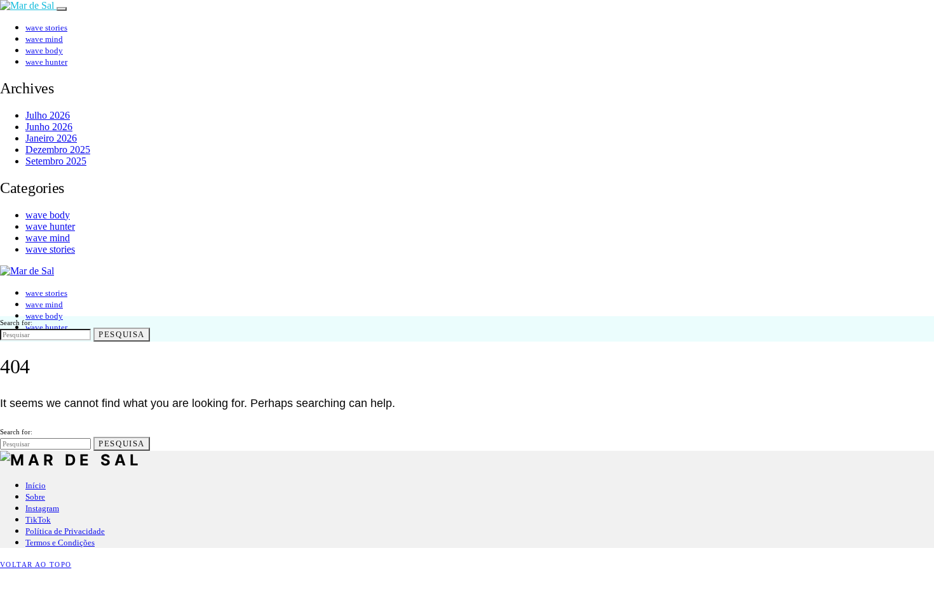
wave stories (46, 27)
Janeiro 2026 (51, 138)
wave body (44, 50)
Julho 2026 (47, 115)
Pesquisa (121, 334)
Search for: (16, 322)
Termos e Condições (60, 542)
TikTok (38, 519)
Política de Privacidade (65, 531)
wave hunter (46, 62)
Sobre (35, 497)
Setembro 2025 (55, 161)
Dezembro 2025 (57, 149)
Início (35, 485)
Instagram (42, 508)
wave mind (44, 39)
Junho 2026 (48, 126)
